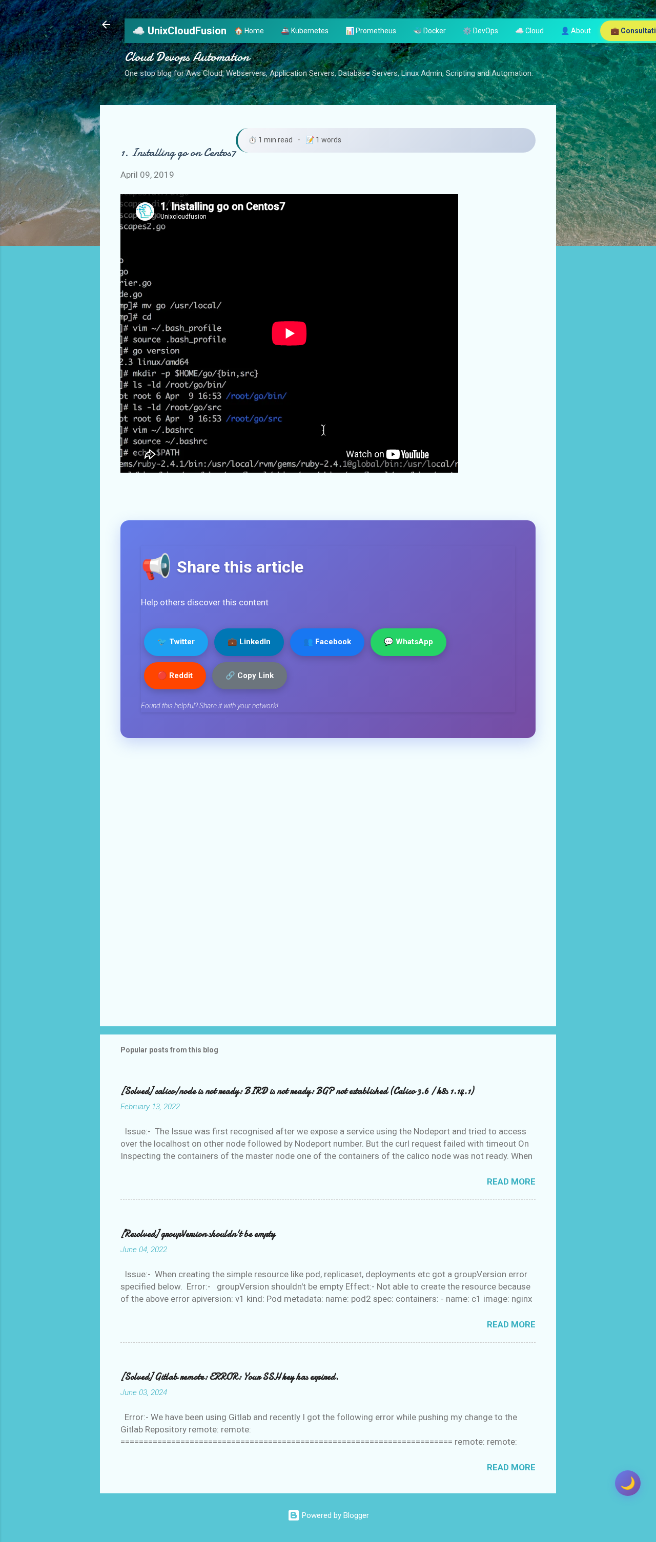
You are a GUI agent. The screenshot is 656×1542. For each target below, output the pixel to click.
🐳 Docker (429, 31)
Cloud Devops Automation (187, 57)
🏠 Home (249, 31)
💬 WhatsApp (408, 641)
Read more (511, 1181)
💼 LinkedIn (249, 641)
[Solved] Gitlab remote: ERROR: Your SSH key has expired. (229, 1376)
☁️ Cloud (529, 31)
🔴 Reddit (175, 675)
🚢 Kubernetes (305, 31)
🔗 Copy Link (249, 675)
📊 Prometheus (370, 31)
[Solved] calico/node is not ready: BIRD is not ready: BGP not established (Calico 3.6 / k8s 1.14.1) (297, 1091)
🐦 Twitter (176, 641)
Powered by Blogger (334, 1515)
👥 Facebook (327, 641)
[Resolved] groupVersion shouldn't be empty (197, 1234)
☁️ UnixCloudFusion (179, 31)
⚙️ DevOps (480, 31)
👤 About (576, 31)
